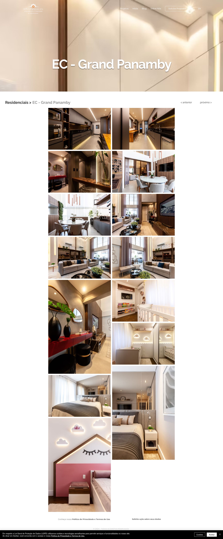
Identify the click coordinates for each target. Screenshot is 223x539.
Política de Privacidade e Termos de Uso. (68, 535)
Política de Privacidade (83, 519)
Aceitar (212, 534)
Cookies (199, 534)
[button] (124, 8)
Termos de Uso (103, 519)
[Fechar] (219, 534)
